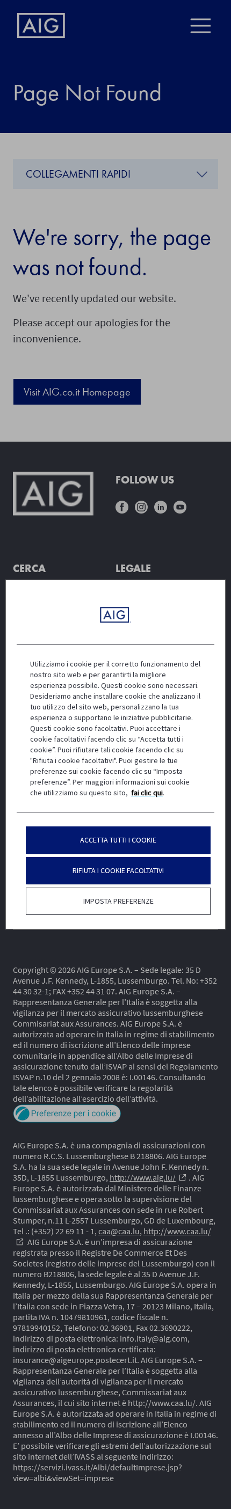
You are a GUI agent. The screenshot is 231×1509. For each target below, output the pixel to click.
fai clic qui (147, 792)
